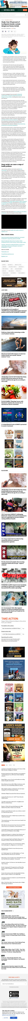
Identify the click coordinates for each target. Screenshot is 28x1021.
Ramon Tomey (9, 422)
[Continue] (25, 983)
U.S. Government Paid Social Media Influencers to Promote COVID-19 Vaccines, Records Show (12, 839)
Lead (15, 35)
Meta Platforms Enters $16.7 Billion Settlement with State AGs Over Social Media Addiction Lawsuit (13, 784)
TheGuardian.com (5, 251)
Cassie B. (8, 330)
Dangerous (6, 35)
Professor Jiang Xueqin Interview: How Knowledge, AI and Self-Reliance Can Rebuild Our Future (13, 959)
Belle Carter (9, 399)
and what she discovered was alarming (9, 119)
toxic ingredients (9, 37)
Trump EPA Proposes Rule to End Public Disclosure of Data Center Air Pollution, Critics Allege (13, 830)
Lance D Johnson (10, 307)
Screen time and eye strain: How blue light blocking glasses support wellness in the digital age (12, 873)
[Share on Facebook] (8, 31)
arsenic (5, 34)
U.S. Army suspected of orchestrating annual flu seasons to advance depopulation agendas (12, 540)
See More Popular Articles (14, 887)
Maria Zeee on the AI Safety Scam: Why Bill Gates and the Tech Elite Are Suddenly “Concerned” (13, 858)
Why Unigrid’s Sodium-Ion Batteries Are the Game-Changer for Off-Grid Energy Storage (12, 789)
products (11, 36)
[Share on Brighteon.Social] (2, 31)
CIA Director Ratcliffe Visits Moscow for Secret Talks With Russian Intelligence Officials (13, 769)
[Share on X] (11, 31)
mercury (3, 36)
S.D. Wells (8, 375)
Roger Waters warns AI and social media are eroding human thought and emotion (13, 780)
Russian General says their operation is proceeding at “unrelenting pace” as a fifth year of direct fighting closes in (13, 775)
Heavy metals (11, 35)
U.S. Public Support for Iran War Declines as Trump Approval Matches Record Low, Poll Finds (12, 853)
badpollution (13, 34)
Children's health (8, 20)
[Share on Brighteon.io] (5, 31)
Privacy (8, 1002)
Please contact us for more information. (9, 641)
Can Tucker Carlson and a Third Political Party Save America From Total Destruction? (13, 943)
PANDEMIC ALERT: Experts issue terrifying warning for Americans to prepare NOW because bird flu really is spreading (13, 586)
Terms (11, 1002)
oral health (7, 36)
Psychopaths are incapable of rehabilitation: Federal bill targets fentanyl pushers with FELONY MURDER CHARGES (13, 310)
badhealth (9, 34)
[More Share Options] (15, 31)
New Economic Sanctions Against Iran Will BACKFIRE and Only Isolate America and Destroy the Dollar (13, 967)
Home (2, 20)
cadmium (18, 34)
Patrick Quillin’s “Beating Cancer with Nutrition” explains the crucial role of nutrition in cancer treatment (12, 403)
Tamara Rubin (16, 36)
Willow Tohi (9, 352)
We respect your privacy (14, 986)
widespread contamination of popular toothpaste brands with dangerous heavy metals (11, 96)
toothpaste (21, 36)
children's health (12, 266)
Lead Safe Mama (20, 35)
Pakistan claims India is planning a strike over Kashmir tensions (13, 333)
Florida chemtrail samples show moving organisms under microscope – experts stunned (12, 563)
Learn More (6, 1017)
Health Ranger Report (6, 910)
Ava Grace (8, 28)
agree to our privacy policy (8, 1015)
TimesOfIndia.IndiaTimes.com (7, 254)
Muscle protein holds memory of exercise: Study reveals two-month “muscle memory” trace (13, 355)
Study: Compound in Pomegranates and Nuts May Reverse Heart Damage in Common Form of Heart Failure (12, 868)
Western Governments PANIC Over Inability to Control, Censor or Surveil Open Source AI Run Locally (13, 935)
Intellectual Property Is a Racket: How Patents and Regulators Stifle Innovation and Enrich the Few (12, 835)
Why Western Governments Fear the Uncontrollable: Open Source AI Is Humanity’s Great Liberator (13, 825)
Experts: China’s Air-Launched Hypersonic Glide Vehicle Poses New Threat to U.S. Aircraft (12, 807)
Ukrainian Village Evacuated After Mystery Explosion (13, 793)
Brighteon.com (4, 256)
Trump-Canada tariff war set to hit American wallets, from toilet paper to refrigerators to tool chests (13, 844)
